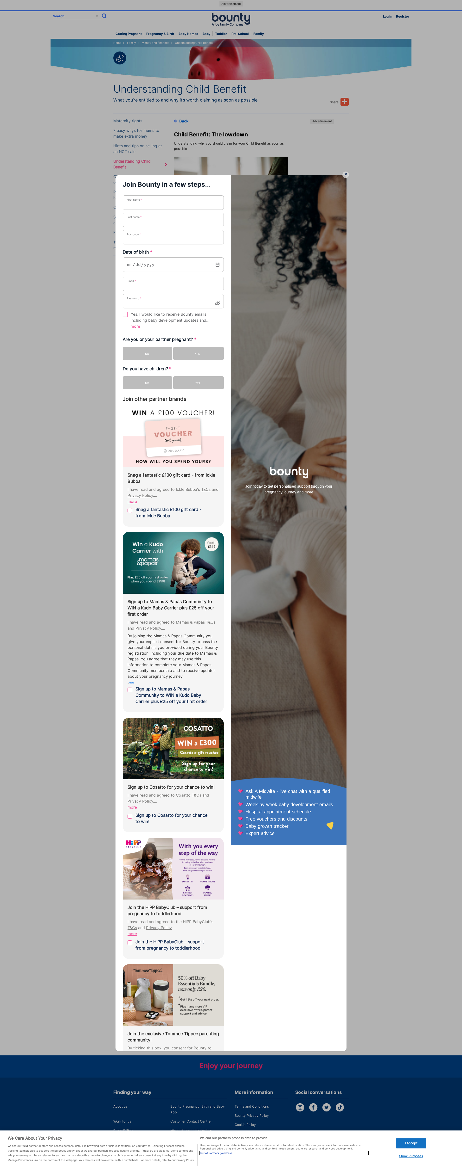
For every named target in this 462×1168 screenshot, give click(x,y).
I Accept (411, 1143)
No (147, 354)
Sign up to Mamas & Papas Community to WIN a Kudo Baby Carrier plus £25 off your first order (171, 695)
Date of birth (137, 252)
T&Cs (206, 489)
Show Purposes (411, 1156)
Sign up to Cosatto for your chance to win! (171, 818)
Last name (134, 217)
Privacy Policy (140, 495)
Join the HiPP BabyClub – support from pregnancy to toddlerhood (169, 945)
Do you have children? (147, 368)
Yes (197, 354)
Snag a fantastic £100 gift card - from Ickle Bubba (168, 512)
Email (131, 281)
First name (134, 199)
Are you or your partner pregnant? (159, 339)
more (135, 326)
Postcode (134, 234)
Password (134, 298)
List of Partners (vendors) (216, 1153)
